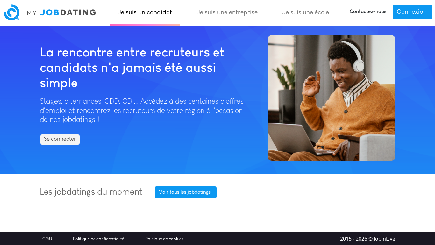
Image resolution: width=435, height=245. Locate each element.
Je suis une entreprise (227, 12)
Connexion (412, 11)
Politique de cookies (164, 238)
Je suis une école (305, 12)
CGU (47, 238)
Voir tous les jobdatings (185, 192)
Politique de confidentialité (98, 238)
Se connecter (60, 139)
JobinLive (384, 238)
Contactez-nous (368, 11)
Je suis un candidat (145, 12)
